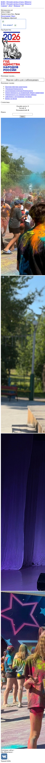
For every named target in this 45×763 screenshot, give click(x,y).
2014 (10, 6)
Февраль (17, 6)
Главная (4, 6)
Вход (13, 16)
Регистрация (5, 16)
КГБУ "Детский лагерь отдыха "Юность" (16, 2)
